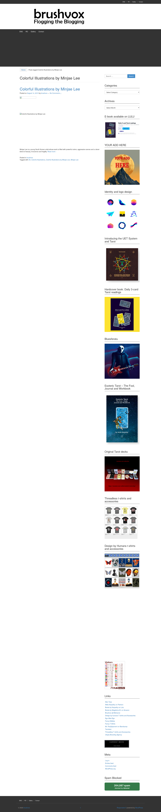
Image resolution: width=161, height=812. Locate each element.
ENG (124, 2)
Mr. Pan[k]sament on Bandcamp (116, 726)
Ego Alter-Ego (110, 718)
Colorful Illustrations (38, 160)
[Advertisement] (80, 50)
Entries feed (109, 763)
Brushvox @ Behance (112, 713)
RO (129, 2)
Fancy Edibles (110, 721)
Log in (107, 760)
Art (30, 160)
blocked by (124, 787)
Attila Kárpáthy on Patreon (114, 704)
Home (23, 70)
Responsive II (121, 808)
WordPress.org (110, 769)
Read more (52, 151)
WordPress (139, 808)
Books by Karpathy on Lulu (114, 707)
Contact (141, 2)
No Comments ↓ (55, 93)
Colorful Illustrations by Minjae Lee (50, 89)
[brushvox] (59, 16)
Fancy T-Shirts (110, 724)
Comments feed (110, 766)
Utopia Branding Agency (113, 735)
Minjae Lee (74, 160)
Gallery (134, 2)
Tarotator (108, 729)
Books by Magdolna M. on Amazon (117, 710)
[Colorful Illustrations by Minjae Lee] (28, 104)
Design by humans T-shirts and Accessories (120, 715)
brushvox (30, 157)
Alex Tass (108, 702)
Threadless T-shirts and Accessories (117, 732)
